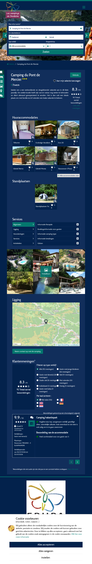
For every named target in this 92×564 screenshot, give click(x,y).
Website (75, 75)
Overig (67, 386)
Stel (66, 375)
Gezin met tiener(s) (47, 376)
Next (86, 35)
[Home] (13, 6)
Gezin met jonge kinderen (69, 370)
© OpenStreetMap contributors (67, 345)
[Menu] (83, 7)
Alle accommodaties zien (69, 175)
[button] (46, 321)
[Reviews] (31, 417)
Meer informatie (73, 469)
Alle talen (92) (47, 400)
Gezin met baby (46, 390)
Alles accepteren (46, 544)
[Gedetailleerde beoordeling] (31, 423)
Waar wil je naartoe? (14, 24)
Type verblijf (12, 42)
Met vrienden (65, 381)
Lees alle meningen (76, 106)
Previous (5, 35)
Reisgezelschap (50, 42)
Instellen (46, 557)
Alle (46, 369)
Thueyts (15, 85)
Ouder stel (48, 380)
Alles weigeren (46, 551)
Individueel (48, 386)
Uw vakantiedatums (14, 33)
